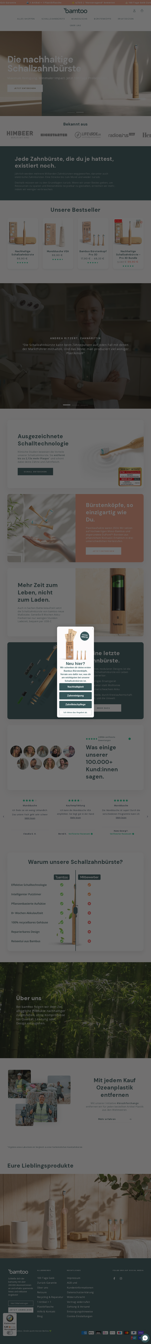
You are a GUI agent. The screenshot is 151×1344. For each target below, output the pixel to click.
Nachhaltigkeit (76, 687)
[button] (145, 1338)
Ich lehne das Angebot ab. (75, 712)
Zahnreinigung (75, 695)
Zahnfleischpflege (75, 704)
